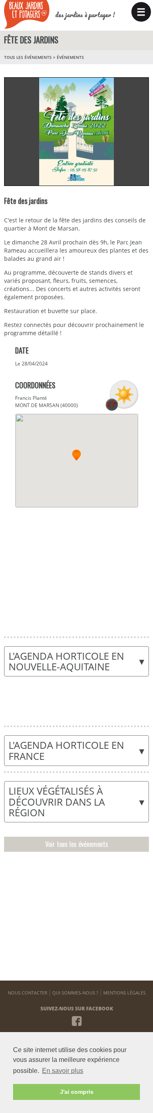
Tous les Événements (28, 57)
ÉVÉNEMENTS (70, 57)
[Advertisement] (76, 567)
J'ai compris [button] (76, 1091)
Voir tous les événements (76, 844)
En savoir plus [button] (62, 1070)
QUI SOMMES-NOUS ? (75, 993)
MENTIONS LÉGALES (124, 993)
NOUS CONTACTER (27, 993)
